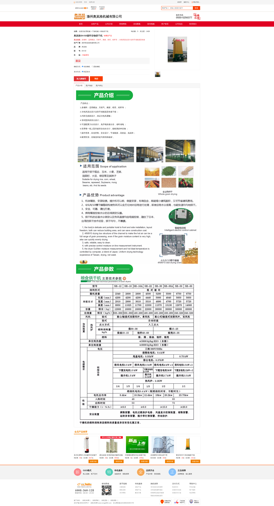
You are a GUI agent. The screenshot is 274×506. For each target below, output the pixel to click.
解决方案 (138, 493)
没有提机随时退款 (157, 490)
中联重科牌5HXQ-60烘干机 (135, 455)
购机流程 (123, 490)
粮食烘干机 (104, 31)
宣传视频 (151, 24)
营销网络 (123, 24)
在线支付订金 (176, 493)
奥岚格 (84, 47)
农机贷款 (104, 500)
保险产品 (138, 490)
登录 (85, 2)
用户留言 (165, 24)
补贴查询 (85, 55)
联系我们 (193, 24)
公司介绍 (108, 24)
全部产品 (94, 24)
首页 (81, 24)
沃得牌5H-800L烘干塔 (158, 455)
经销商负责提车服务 (157, 493)
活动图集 (137, 24)
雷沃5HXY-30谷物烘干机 (185, 455)
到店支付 (175, 487)
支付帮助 (123, 493)
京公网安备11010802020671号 (123, 503)
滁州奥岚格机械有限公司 (91, 43)
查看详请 (93, 461)
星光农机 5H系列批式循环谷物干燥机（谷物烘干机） (111, 455)
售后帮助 (192, 493)
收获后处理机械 (84, 31)
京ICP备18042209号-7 (81, 503)
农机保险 (113, 500)
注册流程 (123, 487)
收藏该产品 (108, 36)
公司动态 (179, 24)
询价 (96, 79)
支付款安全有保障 (157, 487)
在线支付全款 (176, 490)
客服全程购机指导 (157, 495)
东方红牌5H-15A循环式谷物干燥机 (85, 455)
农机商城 (95, 500)
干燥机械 (95, 31)
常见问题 (192, 487)
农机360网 (85, 500)
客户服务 (192, 490)
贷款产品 (138, 487)
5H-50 (84, 51)
